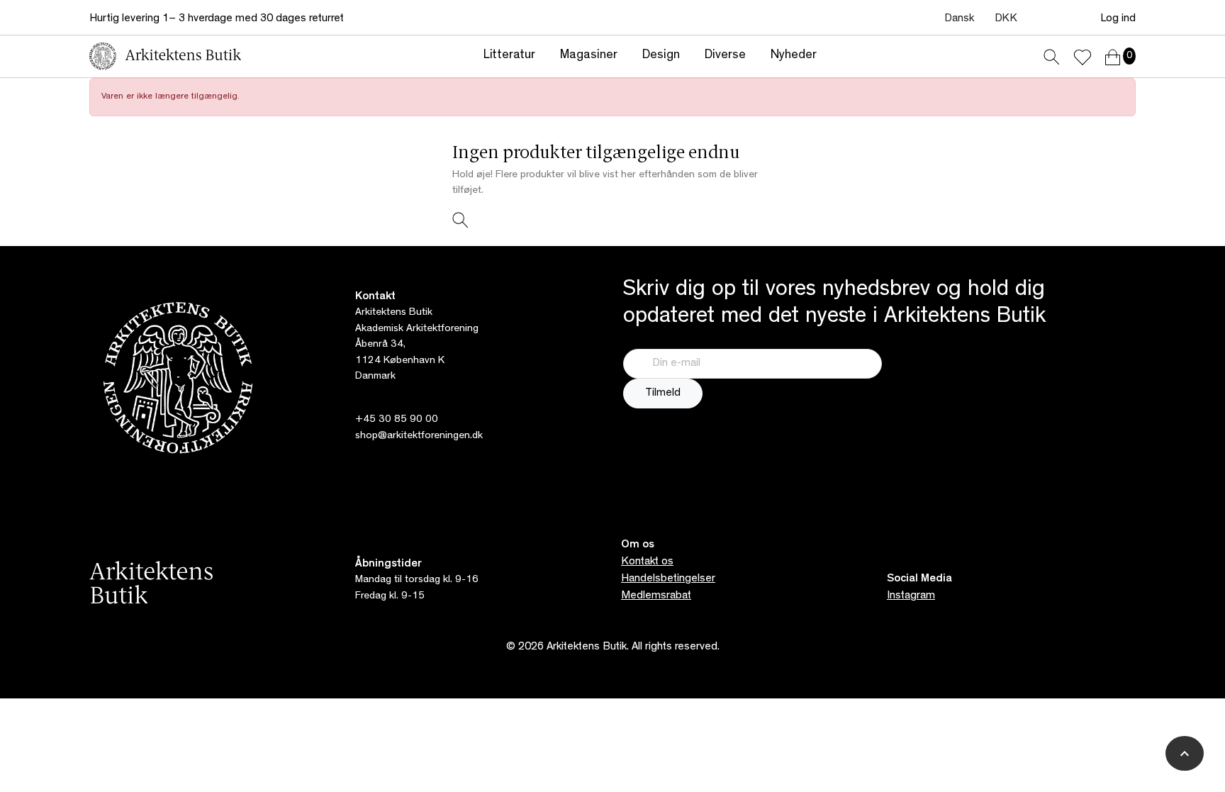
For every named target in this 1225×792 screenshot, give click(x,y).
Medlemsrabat (656, 596)
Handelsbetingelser (668, 579)
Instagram (911, 596)
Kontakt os (647, 562)
